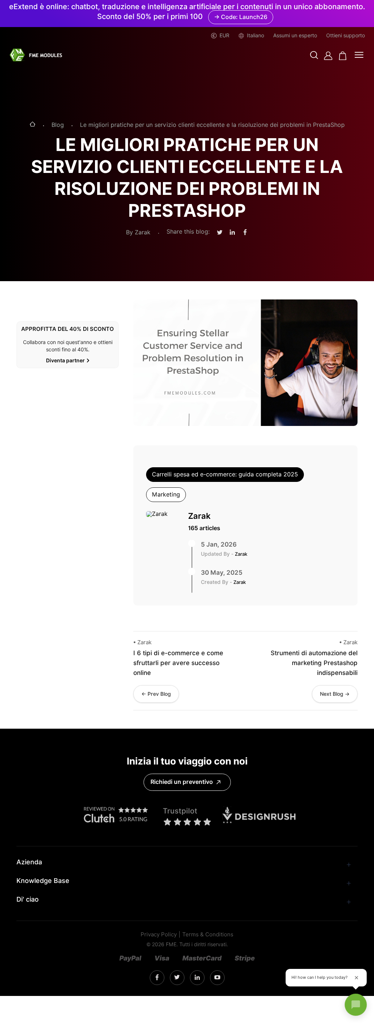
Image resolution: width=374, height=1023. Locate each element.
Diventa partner (65, 360)
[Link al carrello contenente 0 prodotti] (342, 55)
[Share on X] (219, 232)
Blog (57, 125)
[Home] (32, 124)
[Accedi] (328, 56)
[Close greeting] (356, 977)
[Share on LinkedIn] (232, 232)
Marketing (166, 494)
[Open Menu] (359, 55)
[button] (314, 56)
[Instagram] (157, 977)
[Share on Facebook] (245, 232)
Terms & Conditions (207, 934)
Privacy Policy (159, 934)
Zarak (199, 516)
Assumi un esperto (295, 35)
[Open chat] (356, 1005)
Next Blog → (335, 694)
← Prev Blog (156, 694)
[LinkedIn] (177, 977)
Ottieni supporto (345, 35)
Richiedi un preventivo (181, 781)
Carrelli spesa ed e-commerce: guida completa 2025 (225, 474)
